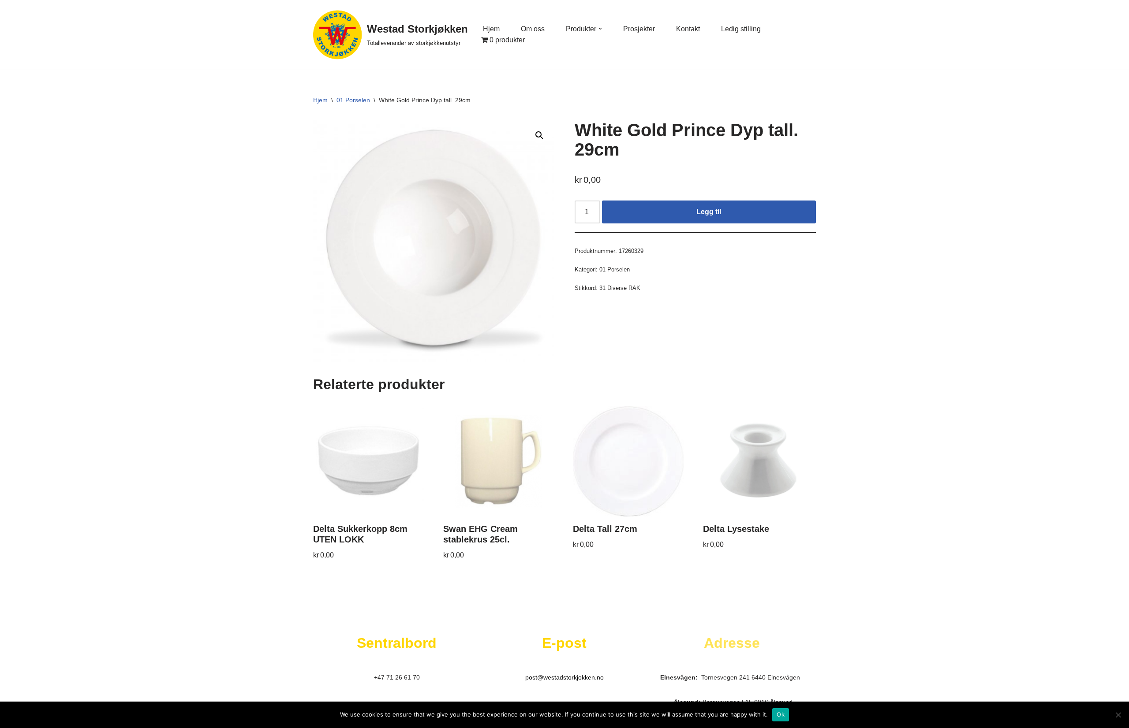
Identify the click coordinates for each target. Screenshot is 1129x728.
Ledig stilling (741, 29)
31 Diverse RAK (619, 288)
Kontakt (688, 29)
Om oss (533, 29)
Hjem (491, 29)
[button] (600, 28)
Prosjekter (639, 29)
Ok (781, 714)
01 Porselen (353, 100)
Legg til (708, 211)
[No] (1118, 714)
